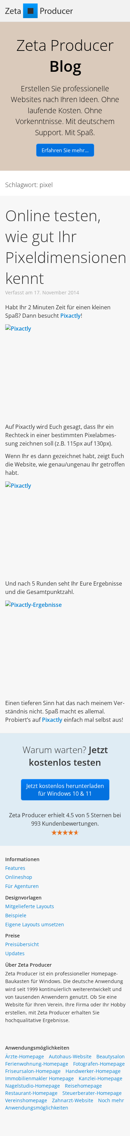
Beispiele (15, 915)
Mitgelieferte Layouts (29, 906)
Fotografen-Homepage (99, 1063)
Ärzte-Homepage (24, 1056)
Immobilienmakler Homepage (39, 1078)
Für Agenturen (22, 886)
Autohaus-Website (70, 1056)
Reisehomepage (83, 1085)
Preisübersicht (22, 944)
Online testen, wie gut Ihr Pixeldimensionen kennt (66, 246)
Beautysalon (110, 1056)
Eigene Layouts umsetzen (34, 924)
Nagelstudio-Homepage (32, 1085)
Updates (15, 953)
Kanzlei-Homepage (100, 1078)
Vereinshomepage (26, 1100)
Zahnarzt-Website (72, 1100)
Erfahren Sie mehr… (65, 150)
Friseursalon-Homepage (33, 1071)
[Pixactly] (65, 371)
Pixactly (52, 720)
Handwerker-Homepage (93, 1071)
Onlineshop (18, 877)
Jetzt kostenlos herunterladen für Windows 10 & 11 (65, 789)
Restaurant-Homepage (31, 1093)
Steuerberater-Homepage (92, 1093)
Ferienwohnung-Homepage (36, 1063)
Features (15, 868)
